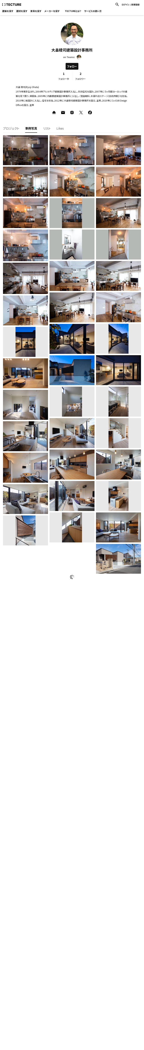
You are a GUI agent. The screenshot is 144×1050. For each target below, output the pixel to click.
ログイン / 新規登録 (131, 5)
